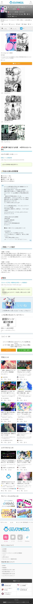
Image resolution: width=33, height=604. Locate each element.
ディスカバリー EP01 (6, 53)
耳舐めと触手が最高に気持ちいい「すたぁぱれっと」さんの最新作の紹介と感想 (24, 414)
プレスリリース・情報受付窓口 (9, 559)
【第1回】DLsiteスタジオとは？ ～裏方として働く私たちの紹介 (8, 483)
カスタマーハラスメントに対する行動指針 (12, 553)
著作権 (3, 565)
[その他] (23, 28)
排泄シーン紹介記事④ (7, 328)
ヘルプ (3, 555)
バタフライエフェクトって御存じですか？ (24, 434)
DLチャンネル (16, 2)
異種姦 (25, 24)
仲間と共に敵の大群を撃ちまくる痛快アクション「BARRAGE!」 (8, 414)
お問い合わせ (5, 557)
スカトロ (6, 24)
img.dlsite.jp (7, 93)
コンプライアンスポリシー (8, 575)
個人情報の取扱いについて (8, 571)
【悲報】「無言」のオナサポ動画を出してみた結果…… (24, 483)
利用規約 (4, 551)
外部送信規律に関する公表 (8, 573)
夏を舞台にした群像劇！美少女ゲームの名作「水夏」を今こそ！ (24, 462)
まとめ (11, 522)
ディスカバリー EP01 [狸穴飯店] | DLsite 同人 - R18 (19, 239)
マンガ (15, 16)
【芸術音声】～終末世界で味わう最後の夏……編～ (24, 392)
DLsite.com (8, 585)
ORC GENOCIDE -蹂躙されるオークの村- (8, 434)
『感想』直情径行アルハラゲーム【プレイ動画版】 (8, 371)
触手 (19, 24)
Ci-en (8, 589)
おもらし (13, 24)
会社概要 (4, 549)
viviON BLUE (24, 589)
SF (30, 24)
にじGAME (24, 585)
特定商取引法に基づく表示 (8, 569)
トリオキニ (8, 593)
